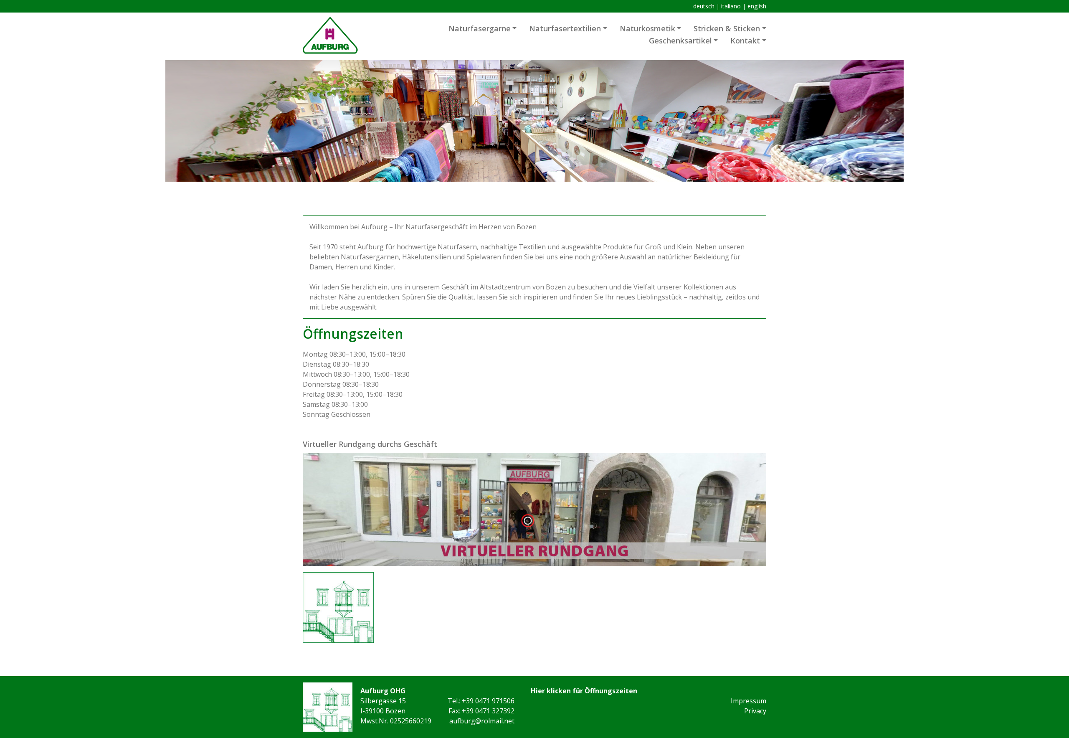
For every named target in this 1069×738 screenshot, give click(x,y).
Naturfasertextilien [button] (565, 28)
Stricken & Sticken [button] (727, 28)
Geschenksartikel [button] (680, 41)
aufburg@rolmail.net (481, 720)
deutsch (703, 6)
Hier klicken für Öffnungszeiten (584, 690)
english (756, 6)
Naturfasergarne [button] (479, 28)
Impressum (748, 700)
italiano (731, 6)
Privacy (755, 710)
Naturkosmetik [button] (647, 28)
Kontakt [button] (745, 41)
